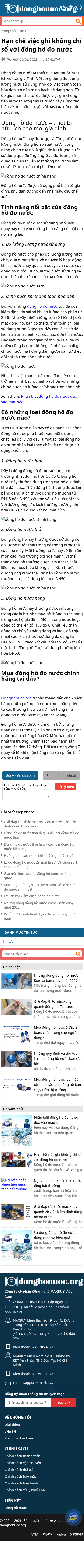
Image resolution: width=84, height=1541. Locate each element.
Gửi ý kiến (65, 787)
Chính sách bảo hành (21, 1483)
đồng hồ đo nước (42, 306)
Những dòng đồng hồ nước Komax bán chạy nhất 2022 (39, 905)
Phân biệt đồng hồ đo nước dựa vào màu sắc (56, 1120)
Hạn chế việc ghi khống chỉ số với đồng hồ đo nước (58, 1157)
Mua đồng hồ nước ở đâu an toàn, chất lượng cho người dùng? (57, 1032)
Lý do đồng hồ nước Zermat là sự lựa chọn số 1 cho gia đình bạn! (40, 864)
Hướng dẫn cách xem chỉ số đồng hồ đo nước (39, 855)
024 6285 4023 (42, 1347)
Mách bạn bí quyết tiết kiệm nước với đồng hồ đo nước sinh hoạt (40, 887)
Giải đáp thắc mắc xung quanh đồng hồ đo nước (53, 1004)
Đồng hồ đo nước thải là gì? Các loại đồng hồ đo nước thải (41, 835)
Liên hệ (10, 1431)
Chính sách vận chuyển (23, 1463)
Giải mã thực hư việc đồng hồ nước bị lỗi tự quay (38, 875)
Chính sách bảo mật (20, 1476)
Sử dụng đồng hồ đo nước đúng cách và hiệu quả (55, 1235)
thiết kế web (50, 1520)
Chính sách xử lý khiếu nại (25, 1490)
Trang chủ (8, 31)
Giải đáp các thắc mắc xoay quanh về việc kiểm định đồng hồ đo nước (40, 824)
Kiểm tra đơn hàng (19, 1438)
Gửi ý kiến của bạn (20, 775)
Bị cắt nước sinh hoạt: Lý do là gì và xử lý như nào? (39, 916)
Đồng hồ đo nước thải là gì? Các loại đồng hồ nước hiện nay (39, 846)
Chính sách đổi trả (19, 1469)
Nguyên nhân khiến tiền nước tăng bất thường (57, 1183)
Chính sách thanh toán (22, 1456)
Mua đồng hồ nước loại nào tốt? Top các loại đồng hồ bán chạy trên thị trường (57, 1084)
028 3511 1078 (42, 1373)
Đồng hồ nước (16, 1508)
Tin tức (24, 31)
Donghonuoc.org (16, 698)
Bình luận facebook (61, 775)
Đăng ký (63, 1403)
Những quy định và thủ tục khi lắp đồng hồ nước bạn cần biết (58, 1058)
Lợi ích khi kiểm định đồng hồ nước (31, 896)
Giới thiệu (12, 1424)
